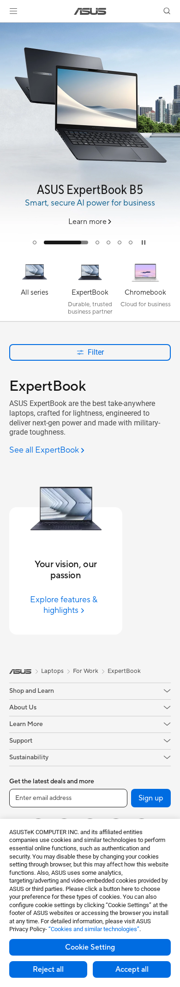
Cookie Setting (90, 947)
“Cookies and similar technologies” (93, 929)
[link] (90, 11)
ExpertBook (124, 671)
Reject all (48, 969)
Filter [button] (96, 352)
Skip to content (5, 28)
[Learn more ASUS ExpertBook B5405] (90, 251)
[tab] (34, 242)
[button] (13, 11)
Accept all (132, 969)
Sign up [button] (150, 798)
